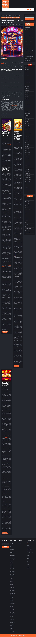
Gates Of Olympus (28, 205)
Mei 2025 (26, 96)
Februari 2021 (27, 173)
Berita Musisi (27, 201)
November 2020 (28, 179)
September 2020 (28, 181)
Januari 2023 (27, 154)
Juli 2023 (26, 142)
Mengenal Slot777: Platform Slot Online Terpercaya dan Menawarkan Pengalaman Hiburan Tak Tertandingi (18, 135)
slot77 (6, 437)
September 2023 (28, 138)
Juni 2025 (27, 94)
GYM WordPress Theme (15, 635)
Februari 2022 (12, 609)
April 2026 (27, 73)
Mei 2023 (26, 146)
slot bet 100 (27, 224)
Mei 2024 (26, 121)
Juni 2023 (27, 144)
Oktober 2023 (12, 591)
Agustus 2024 (27, 115)
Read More (5, 332)
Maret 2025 (27, 100)
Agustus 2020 (27, 183)
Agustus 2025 (27, 90)
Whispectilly (11, 24)
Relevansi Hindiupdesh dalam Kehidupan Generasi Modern (29, 58)
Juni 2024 (27, 119)
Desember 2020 (28, 177)
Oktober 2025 (27, 86)
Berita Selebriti (27, 203)
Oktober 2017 (12, 629)
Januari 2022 (12, 610)
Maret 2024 (27, 125)
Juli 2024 (26, 117)
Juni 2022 (27, 156)
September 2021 (28, 167)
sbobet (26, 220)
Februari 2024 (27, 127)
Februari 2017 (12, 631)
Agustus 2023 (27, 140)
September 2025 (28, 88)
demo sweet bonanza (13, 105)
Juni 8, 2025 (17, 142)
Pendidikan (28, 558)
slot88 (26, 226)
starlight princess (28, 228)
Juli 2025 (26, 92)
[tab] (28, 9)
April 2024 (27, 123)
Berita (26, 199)
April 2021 (27, 169)
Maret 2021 (27, 171)
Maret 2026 (12, 549)
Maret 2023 (27, 150)
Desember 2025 (28, 82)
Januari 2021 (27, 175)
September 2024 (28, 113)
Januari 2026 (12, 552)
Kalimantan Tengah (28, 209)
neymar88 (9, 144)
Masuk (20, 543)
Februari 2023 (27, 152)
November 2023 (12, 590)
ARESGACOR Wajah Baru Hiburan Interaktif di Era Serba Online (29, 29)
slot (19, 15)
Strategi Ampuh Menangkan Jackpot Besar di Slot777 (6, 384)
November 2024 (28, 109)
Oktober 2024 (27, 111)
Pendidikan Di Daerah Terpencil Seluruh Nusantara (5, 4)
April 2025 (27, 98)
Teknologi (27, 230)
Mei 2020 (11, 628)
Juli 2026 (26, 67)
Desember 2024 (12, 571)
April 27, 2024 (5, 24)
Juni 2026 (27, 69)
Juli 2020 (26, 185)
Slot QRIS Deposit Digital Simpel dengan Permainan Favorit (29, 52)
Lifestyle (28, 555)
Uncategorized (27, 232)
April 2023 (27, 148)
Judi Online (27, 207)
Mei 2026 (26, 71)
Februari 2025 (12, 568)
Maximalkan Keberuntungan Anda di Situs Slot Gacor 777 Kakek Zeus (6, 133)
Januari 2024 (27, 129)
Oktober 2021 (27, 165)
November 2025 (28, 84)
